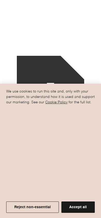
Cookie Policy (56, 102)
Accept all (78, 207)
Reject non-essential (32, 207)
